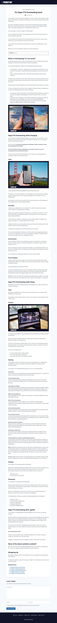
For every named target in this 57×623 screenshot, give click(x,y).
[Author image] (25, 15)
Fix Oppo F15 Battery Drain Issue (17, 568)
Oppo (33, 9)
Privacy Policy (34, 615)
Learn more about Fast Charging (15, 266)
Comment (9, 587)
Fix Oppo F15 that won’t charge (17, 571)
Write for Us (27, 615)
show (16, 52)
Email (31, 602)
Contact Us (20, 615)
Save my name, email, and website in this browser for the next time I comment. (24, 605)
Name (8, 602)
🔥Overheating (28, 9)
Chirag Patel (30, 15)
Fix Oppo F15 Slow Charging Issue (18, 570)
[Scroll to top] (54, 617)
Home (24, 9)
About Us (15, 615)
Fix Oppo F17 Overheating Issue (17, 573)
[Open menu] (55, 2)
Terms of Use (41, 615)
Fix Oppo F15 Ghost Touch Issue (17, 567)
